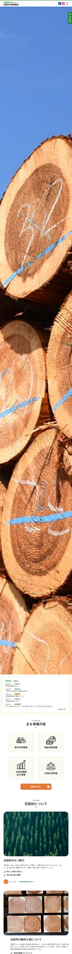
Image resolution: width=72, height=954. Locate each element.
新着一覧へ (63, 709)
